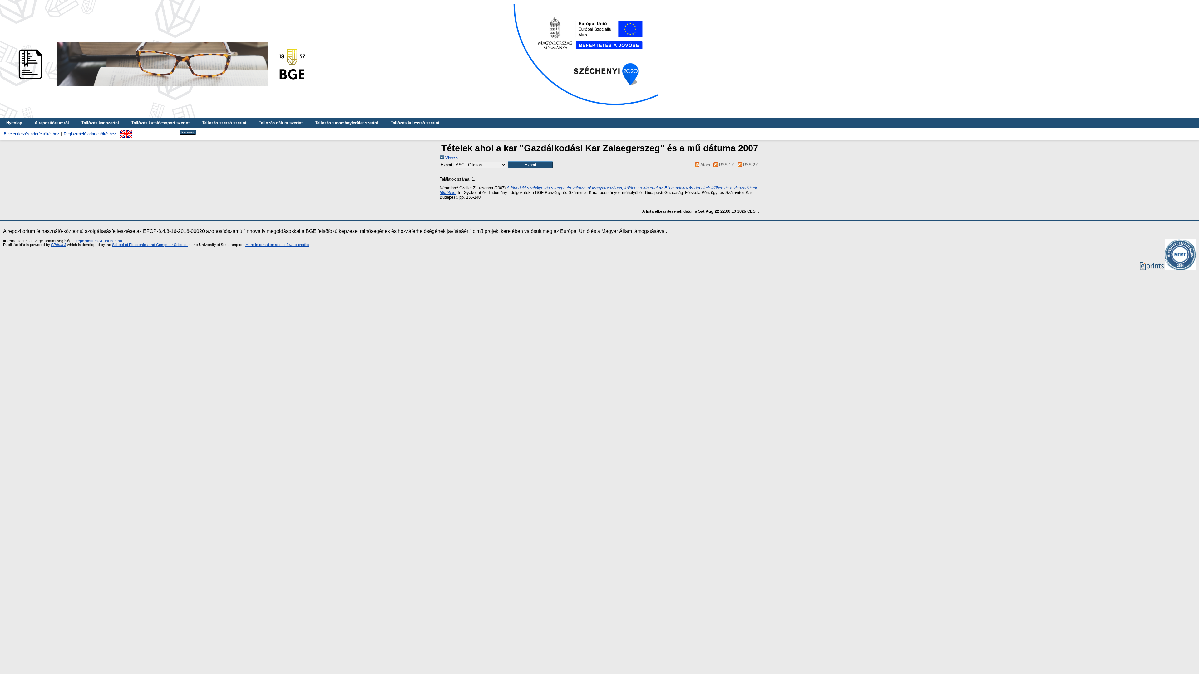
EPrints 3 (58, 245)
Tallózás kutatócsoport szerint (160, 122)
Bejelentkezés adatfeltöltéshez (31, 134)
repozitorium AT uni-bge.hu (99, 241)
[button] (530, 164)
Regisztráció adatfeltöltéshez (90, 134)
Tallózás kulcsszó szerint (415, 122)
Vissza (451, 158)
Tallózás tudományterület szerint (346, 122)
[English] (126, 132)
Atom (704, 164)
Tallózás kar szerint (100, 122)
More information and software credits (277, 245)
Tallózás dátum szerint (281, 122)
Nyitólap (14, 122)
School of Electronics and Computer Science (150, 245)
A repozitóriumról (52, 122)
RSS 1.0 (726, 164)
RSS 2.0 (750, 164)
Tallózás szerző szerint (224, 122)
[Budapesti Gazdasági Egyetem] (159, 87)
